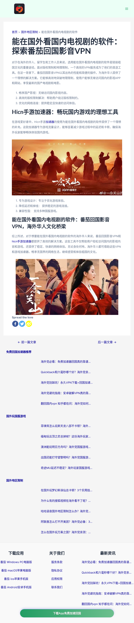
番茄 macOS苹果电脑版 (16, 570)
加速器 (50, 122)
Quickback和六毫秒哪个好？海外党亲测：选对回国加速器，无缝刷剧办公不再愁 (67, 372)
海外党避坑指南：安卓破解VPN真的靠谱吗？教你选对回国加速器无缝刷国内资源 (67, 393)
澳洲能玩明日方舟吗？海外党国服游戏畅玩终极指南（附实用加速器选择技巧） (67, 447)
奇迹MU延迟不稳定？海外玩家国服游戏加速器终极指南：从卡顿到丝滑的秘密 (67, 468)
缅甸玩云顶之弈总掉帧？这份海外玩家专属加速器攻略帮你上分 (67, 436)
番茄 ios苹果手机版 (16, 579)
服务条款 (56, 562)
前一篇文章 (27, 342)
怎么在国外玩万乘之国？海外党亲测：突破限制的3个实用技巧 (67, 532)
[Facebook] (15, 324)
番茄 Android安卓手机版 (16, 587)
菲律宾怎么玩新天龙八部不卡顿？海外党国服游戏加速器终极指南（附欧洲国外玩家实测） (67, 426)
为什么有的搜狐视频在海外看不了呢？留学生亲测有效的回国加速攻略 (67, 500)
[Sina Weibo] (29, 324)
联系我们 (56, 587)
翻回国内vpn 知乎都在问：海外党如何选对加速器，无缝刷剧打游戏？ (67, 403)
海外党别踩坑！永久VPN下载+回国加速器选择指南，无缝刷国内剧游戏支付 (67, 382)
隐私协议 (56, 570)
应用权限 (56, 579)
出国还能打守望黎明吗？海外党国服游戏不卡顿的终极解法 (67, 457)
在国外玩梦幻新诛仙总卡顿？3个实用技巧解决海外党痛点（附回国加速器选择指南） (67, 490)
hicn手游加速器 (21, 241)
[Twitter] (22, 324)
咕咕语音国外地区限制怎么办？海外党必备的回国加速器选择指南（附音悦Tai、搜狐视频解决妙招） (67, 511)
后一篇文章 (107, 342)
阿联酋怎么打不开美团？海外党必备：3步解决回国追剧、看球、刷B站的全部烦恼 (67, 521)
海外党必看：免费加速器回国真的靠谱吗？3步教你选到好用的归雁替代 (67, 361)
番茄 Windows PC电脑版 (16, 562)
